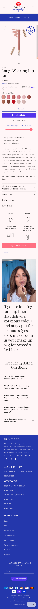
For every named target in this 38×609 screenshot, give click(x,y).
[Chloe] (19, 97)
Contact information (20, 604)
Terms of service (14, 601)
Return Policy (9, 540)
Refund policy (17, 597)
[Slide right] (23, 63)
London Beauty (17, 595)
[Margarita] (19, 102)
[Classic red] (14, 102)
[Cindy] (3, 102)
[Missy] (8, 102)
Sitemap (7, 555)
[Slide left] (14, 63)
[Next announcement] (34, 17)
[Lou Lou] (24, 97)
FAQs (6, 526)
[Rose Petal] (14, 97)
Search (6, 521)
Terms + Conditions (11, 545)
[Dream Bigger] (8, 97)
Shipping (4, 83)
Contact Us (8, 550)
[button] (4, 6)
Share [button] (6, 252)
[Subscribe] (31, 571)
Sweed (4, 67)
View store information (12, 143)
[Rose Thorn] (29, 97)
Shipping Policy (9, 535)
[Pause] (4, 299)
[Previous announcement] (4, 17)
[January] (24, 102)
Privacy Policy (9, 531)
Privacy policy (27, 597)
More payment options (19, 120)
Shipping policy (25, 601)
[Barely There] (3, 97)
